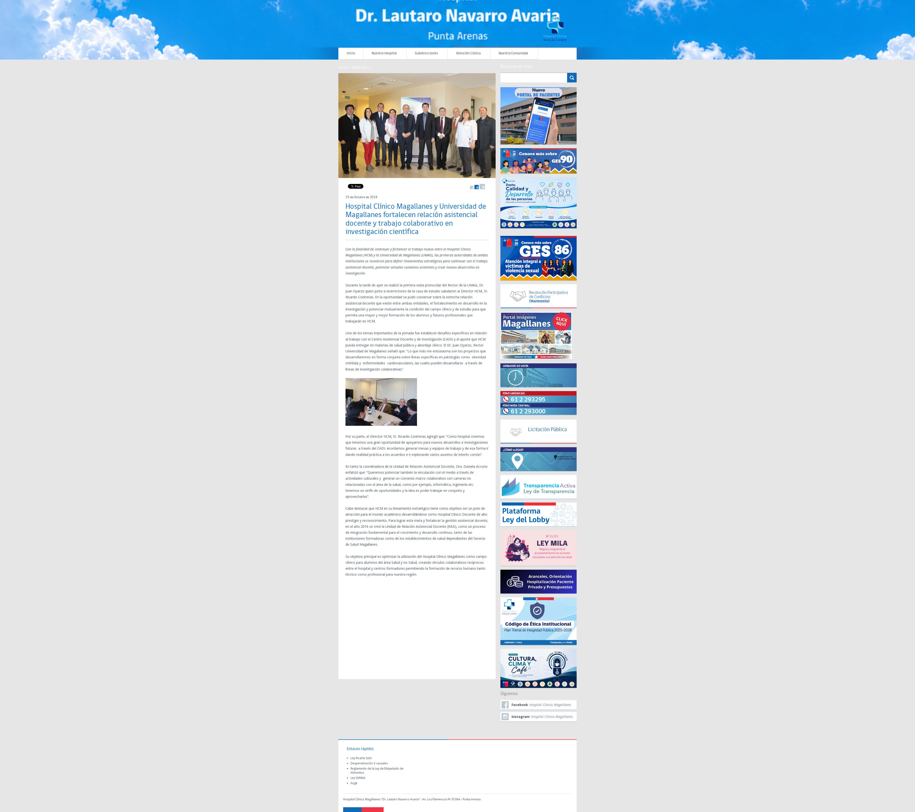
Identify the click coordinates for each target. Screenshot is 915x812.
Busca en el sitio (515, 66)
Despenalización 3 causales (369, 763)
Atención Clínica (468, 53)
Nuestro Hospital (384, 53)
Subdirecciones (426, 53)
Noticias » (361, 67)
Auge (354, 783)
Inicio (351, 53)
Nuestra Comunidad (513, 53)
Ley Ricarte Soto (361, 758)
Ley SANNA (358, 778)
